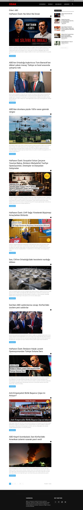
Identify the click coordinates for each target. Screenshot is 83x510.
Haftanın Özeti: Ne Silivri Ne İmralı (24, 14)
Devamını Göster (64, 47)
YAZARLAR (50, 4)
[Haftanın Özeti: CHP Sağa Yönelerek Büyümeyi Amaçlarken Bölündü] (30, 231)
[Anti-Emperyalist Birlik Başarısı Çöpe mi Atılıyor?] (30, 410)
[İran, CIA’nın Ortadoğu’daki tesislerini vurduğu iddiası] (30, 278)
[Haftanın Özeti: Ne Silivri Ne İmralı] (30, 32)
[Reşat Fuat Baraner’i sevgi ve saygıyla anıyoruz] (57, 43)
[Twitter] (71, 1)
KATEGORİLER (42, 4)
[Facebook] (67, 1)
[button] (72, 4)
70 (20, 483)
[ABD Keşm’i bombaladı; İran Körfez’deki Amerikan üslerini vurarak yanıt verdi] (30, 455)
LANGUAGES (66, 4)
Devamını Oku (12, 102)
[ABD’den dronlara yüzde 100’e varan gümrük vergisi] (30, 130)
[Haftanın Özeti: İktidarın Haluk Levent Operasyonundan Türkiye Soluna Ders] (30, 365)
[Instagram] (69, 1)
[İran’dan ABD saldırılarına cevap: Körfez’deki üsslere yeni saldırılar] (30, 322)
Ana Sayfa (10, 8)
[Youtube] (73, 1)
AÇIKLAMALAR (58, 4)
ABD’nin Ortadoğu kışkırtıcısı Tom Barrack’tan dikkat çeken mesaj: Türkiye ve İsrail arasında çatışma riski (30, 65)
